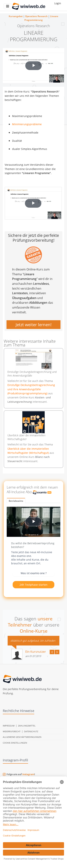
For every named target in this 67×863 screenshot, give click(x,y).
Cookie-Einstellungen (15, 742)
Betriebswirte (16, 500)
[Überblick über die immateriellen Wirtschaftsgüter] (33, 422)
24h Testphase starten (33, 584)
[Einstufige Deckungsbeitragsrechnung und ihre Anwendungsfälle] (33, 359)
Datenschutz (31, 731)
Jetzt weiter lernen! (34, 324)
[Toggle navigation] (7, 6)
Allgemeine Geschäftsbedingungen (22, 737)
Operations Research (36, 16)
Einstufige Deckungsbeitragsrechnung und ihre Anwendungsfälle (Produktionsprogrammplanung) (31, 389)
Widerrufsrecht (11, 731)
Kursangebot (16, 16)
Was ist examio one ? (34, 573)
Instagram (28, 774)
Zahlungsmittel (27, 725)
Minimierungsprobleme (27, 124)
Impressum (9, 725)
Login (57, 3)
